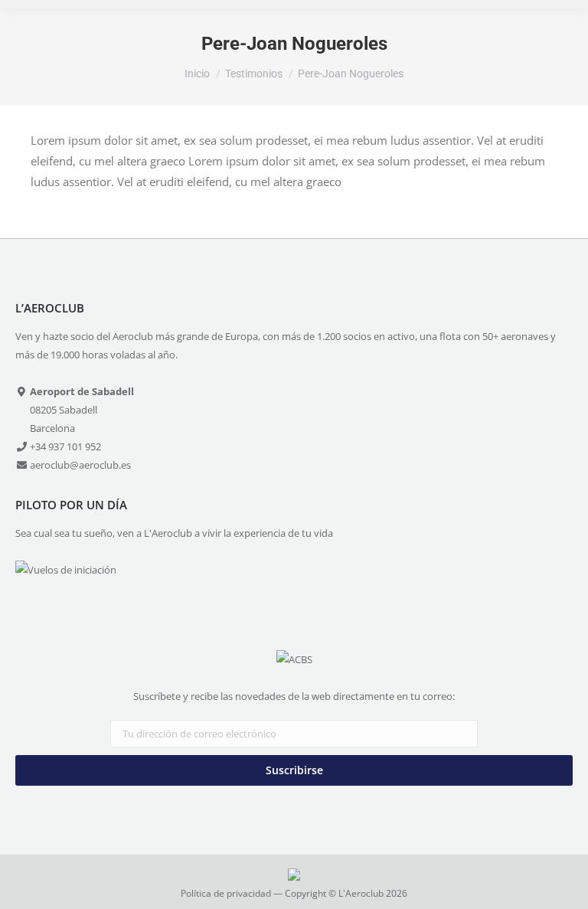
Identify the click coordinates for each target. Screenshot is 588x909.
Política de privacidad (226, 893)
